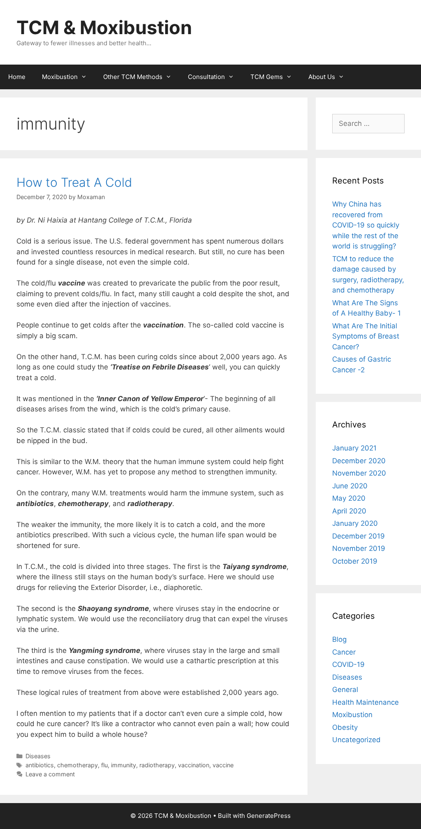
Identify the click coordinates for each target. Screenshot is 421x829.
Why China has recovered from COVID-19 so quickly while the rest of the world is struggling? (365, 225)
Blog (339, 639)
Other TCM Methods (132, 77)
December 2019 (358, 536)
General (345, 689)
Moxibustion (60, 77)
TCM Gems (266, 77)
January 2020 (355, 523)
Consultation (206, 77)
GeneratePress (269, 816)
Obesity (345, 727)
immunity (123, 765)
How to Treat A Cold (74, 182)
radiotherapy (157, 765)
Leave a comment (50, 774)
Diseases (38, 755)
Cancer (344, 652)
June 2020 (350, 486)
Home (16, 77)
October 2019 (354, 561)
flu (104, 765)
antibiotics (39, 765)
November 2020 (359, 473)
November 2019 (358, 548)
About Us (321, 77)
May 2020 (348, 498)
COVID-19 (348, 664)
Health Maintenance (365, 702)
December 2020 (359, 461)
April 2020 (349, 511)
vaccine (223, 765)
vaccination (193, 765)
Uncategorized (356, 740)
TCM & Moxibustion (104, 27)
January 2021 (354, 448)
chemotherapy (77, 765)
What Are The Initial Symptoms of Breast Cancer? (365, 336)
